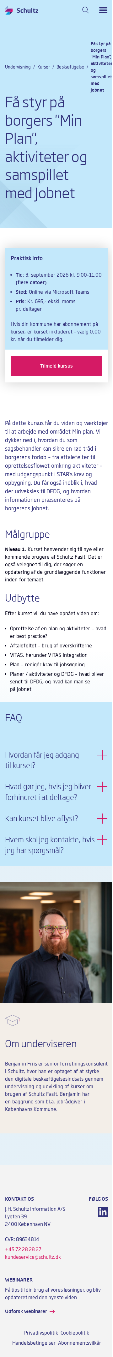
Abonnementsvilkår (79, 1343)
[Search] (85, 10)
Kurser (43, 67)
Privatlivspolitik (41, 1333)
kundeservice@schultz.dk (33, 1257)
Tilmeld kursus (56, 366)
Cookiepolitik (75, 1333)
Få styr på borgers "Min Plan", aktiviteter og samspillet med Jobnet (101, 67)
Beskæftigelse (70, 67)
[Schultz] (21, 10)
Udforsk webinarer (26, 1311)
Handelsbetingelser (34, 1343)
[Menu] (103, 10)
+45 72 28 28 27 (23, 1249)
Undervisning (18, 67)
